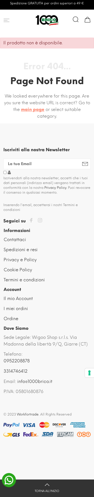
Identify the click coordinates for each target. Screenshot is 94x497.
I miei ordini (16, 308)
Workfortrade (28, 414)
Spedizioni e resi (21, 249)
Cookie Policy (18, 269)
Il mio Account (18, 298)
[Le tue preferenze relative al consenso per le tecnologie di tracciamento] (89, 372)
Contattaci (15, 239)
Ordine (11, 318)
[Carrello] (87, 19)
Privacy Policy (55, 188)
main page (32, 109)
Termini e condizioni (24, 280)
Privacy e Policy (20, 259)
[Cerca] (76, 19)
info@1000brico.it (34, 381)
